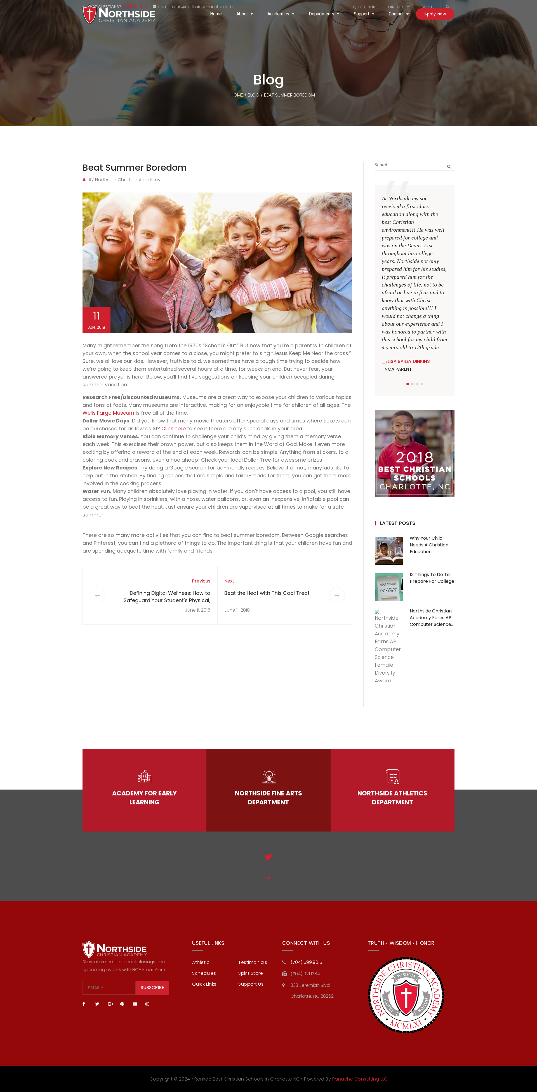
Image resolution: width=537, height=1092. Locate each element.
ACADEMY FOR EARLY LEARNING (144, 798)
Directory (399, 7)
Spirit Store (250, 973)
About (242, 14)
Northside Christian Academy (128, 180)
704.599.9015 (134, 7)
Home (216, 14)
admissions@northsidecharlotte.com (195, 7)
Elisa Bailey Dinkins (407, 361)
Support (361, 14)
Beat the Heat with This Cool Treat (267, 593)
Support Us (250, 984)
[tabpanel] (414, 283)
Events (428, 7)
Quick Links (365, 7)
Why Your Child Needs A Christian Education (429, 545)
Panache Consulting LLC (360, 1079)
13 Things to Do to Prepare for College (432, 577)
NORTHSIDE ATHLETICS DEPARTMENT (392, 798)
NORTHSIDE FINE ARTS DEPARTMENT (268, 798)
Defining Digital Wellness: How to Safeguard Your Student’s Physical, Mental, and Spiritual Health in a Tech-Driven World (163, 604)
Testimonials (252, 962)
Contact (396, 14)
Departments (321, 14)
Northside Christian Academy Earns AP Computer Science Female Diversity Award (431, 624)
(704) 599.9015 (306, 962)
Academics (278, 14)
